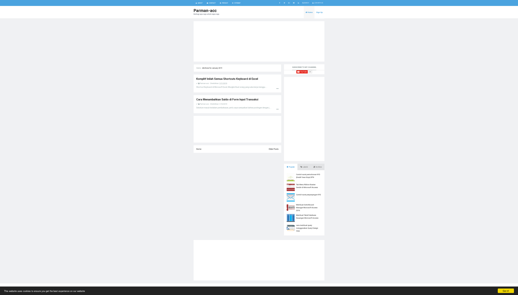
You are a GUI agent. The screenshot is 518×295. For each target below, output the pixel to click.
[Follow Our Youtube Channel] (293, 3)
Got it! (506, 290)
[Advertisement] (259, 41)
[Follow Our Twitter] (284, 3)
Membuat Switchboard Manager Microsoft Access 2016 (306, 207)
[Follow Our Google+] (289, 3)
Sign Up (319, 12)
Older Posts (274, 149)
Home (198, 68)
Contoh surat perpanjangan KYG (308, 195)
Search (306, 3)
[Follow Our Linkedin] (298, 3)
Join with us (318, 3)
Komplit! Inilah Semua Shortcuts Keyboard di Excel (227, 78)
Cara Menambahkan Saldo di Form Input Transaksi (227, 99)
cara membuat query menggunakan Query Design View (307, 228)
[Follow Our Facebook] (279, 3)
